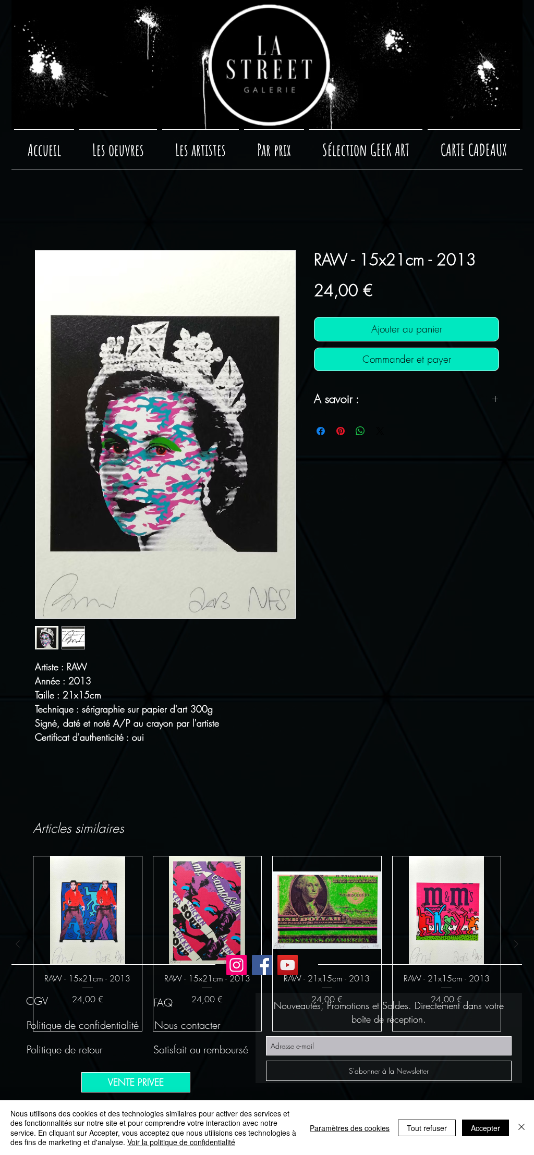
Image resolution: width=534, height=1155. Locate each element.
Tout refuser (427, 1128)
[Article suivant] (516, 944)
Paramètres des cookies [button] (350, 1128)
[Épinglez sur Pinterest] (340, 431)
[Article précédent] (17, 944)
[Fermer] (521, 1128)
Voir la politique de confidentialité (181, 1142)
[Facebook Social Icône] (262, 965)
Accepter (485, 1128)
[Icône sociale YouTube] (287, 965)
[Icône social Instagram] (236, 965)
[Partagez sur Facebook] (320, 431)
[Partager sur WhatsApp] (360, 431)
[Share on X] (380, 431)
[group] (267, 944)
